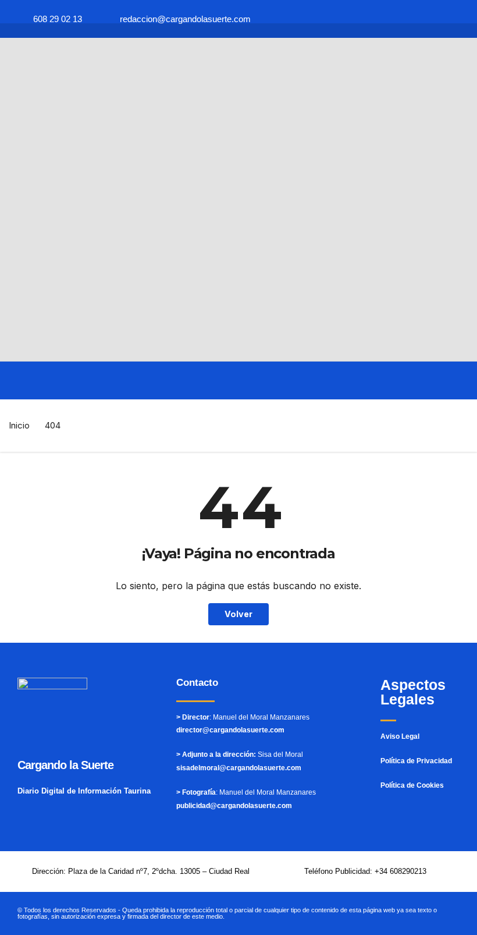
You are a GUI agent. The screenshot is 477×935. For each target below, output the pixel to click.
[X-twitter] (408, 19)
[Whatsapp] (362, 19)
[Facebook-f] (385, 19)
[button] (18, 381)
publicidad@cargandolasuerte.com (234, 806)
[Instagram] (431, 19)
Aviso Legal (399, 736)
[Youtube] (454, 19)
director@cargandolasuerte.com (230, 730)
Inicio (19, 425)
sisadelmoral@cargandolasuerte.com (238, 768)
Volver (238, 614)
